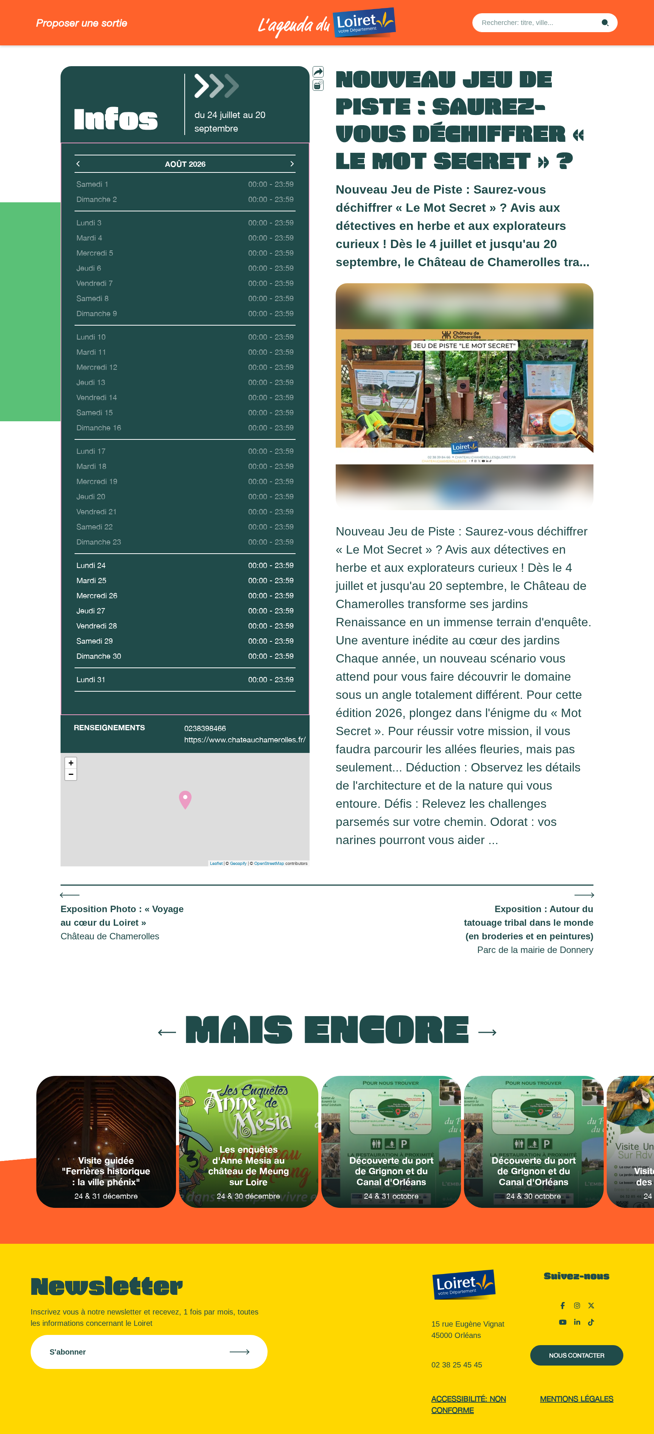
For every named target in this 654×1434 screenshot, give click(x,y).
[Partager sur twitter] (333, 97)
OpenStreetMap (269, 863)
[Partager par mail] (333, 71)
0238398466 (205, 728)
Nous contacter (576, 1355)
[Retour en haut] (610, 1419)
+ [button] (71, 763)
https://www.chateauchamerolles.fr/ (245, 739)
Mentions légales (577, 1398)
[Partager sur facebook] (333, 84)
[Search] (605, 22)
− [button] (71, 774)
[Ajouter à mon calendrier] (318, 85)
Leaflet (216, 863)
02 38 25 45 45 (456, 1365)
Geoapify (238, 863)
